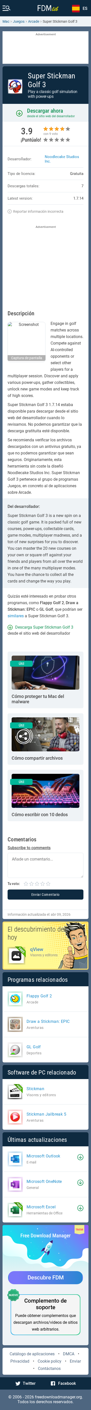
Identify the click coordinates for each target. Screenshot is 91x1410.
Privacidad (19, 1361)
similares (16, 616)
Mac (6, 21)
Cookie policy (49, 1361)
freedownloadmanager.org (58, 1397)
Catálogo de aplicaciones (32, 1354)
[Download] (80, 1157)
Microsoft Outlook (43, 1156)
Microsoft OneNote (44, 1181)
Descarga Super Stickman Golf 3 (44, 627)
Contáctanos (49, 1368)
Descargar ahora (45, 111)
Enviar (75, 1361)
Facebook (67, 1383)
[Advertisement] (45, 48)
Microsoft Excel (41, 1207)
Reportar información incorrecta (38, 211)
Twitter (29, 1383)
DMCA (68, 1354)
